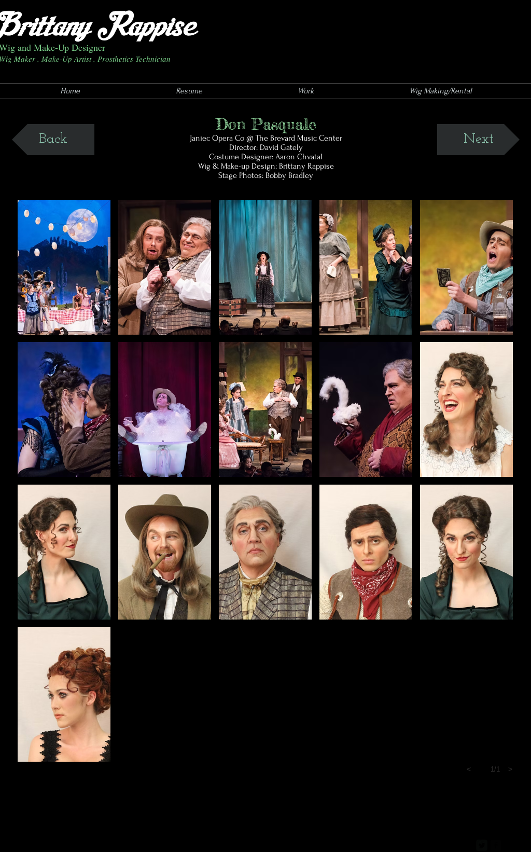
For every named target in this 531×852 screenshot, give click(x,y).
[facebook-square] (495, 845)
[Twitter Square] (481, 845)
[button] (64, 267)
